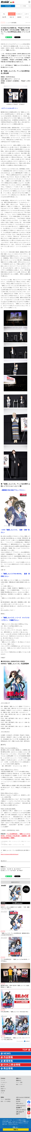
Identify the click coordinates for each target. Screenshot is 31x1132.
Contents (3, 1078)
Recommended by (20, 1041)
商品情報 (18, 1101)
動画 (3, 17)
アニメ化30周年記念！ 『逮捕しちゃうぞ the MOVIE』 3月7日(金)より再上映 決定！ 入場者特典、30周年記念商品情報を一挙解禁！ (15, 835)
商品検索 (7, 6)
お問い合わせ (19, 1111)
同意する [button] (16, 1129)
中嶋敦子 (21, 870)
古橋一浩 (11, 869)
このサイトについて (20, 1105)
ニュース (12, 14)
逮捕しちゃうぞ (5, 870)
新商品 (2, 1097)
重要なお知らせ (19, 1103)
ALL (4, 14)
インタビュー (19, 14)
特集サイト (3, 1088)
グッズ (26, 17)
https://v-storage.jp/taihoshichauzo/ (9, 854)
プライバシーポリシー (21, 1109)
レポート (27, 14)
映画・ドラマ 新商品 (5, 1101)
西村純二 (4, 869)
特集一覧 (12, 17)
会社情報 (18, 1107)
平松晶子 (14, 870)
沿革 (17, 1113)
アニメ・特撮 (19, 1082)
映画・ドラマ (19, 1084)
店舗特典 (19, 17)
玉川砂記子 (18, 869)
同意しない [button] (15, 1127)
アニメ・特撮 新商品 (5, 1099)
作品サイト (18, 1080)
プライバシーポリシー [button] (13, 1124)
